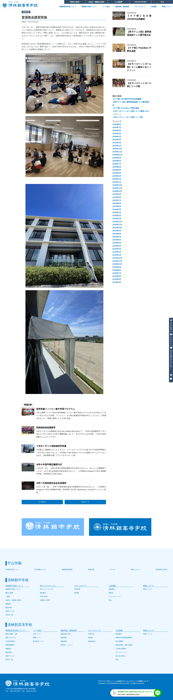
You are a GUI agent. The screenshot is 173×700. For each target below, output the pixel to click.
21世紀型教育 (10, 641)
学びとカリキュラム (47, 589)
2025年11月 (117, 152)
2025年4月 (116, 173)
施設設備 (8, 607)
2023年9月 (116, 231)
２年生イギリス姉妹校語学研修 (51, 446)
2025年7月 (116, 164)
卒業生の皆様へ (75, 2)
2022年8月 (116, 270)
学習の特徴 (43, 596)
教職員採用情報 (67, 569)
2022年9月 (116, 267)
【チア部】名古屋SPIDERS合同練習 (126, 99)
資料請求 (171, 375)
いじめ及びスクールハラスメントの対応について (131, 681)
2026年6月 (116, 130)
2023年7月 (116, 237)
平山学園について (40, 569)
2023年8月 (116, 234)
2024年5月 (116, 206)
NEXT (85, 502)
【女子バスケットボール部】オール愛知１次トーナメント (139, 67)
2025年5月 (116, 170)
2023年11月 (117, 225)
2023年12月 (117, 222)
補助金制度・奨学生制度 (124, 645)
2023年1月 (116, 255)
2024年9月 (116, 194)
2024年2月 (116, 215)
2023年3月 (116, 249)
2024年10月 (117, 191)
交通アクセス (10, 611)
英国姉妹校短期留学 (46, 427)
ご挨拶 (7, 596)
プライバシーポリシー (105, 681)
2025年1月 (116, 182)
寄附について (166, 6)
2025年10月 (117, 155)
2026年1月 (116, 146)
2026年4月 (116, 136)
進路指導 (64, 641)
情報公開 (91, 569)
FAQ (162, 2)
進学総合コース (38, 641)
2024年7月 (116, 200)
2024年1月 (116, 218)
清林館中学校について (89, 6)
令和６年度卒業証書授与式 (49, 464)
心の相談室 (118, 2)
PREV (43, 502)
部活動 (76, 593)
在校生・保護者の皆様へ (97, 2)
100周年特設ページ (12, 569)
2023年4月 (116, 246)
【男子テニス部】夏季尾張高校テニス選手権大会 (139, 33)
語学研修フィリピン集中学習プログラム (55, 409)
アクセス (171, 326)
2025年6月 (116, 167)
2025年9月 (116, 158)
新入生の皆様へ (121, 656)
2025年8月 (116, 161)
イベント (171, 340)
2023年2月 (116, 252)
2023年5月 (116, 243)
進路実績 (64, 638)
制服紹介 (8, 604)
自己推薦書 (119, 641)
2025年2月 (116, 179)
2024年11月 (117, 188)
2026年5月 (116, 133)
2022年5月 (116, 279)
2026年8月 (116, 124)
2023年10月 (117, 228)
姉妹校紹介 (92, 641)
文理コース (37, 634)
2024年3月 (116, 212)
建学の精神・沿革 (11, 634)
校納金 (111, 593)
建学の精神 (9, 593)
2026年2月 (116, 143)
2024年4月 (116, 209)
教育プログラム (10, 638)
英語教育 (43, 593)
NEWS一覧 (9, 615)
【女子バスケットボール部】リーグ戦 (139, 85)
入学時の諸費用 (121, 649)
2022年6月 (116, 276)
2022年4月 (116, 282)
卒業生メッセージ (67, 645)
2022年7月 (116, 273)
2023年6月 (116, 240)
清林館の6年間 (45, 600)
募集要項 (112, 589)
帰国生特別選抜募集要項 (124, 638)
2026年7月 (116, 127)
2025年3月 (116, 176)
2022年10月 (117, 264)
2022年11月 (117, 261)
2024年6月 (116, 203)
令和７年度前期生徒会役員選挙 (51, 483)
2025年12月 (117, 149)
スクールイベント (115, 596)
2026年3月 (116, 140)
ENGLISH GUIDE (140, 2)
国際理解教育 (10, 645)
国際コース (37, 638)
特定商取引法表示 (161, 569)
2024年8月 (116, 197)
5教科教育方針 (66, 634)
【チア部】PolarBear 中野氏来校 (125, 108)
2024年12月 (117, 185)
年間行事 (77, 589)
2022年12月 (117, 258)
